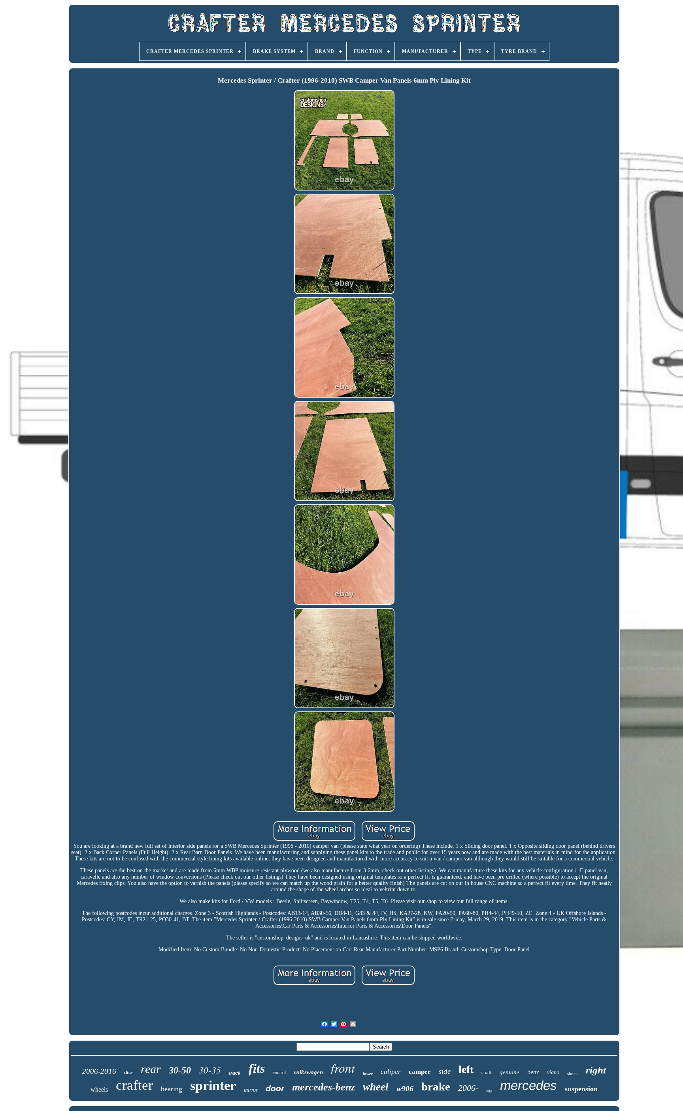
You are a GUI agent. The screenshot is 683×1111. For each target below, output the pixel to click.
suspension (581, 1089)
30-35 (210, 1070)
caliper (391, 1071)
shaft (486, 1072)
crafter (134, 1085)
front (343, 1068)
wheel (376, 1087)
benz (533, 1072)
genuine (509, 1072)
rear (151, 1068)
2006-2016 (99, 1071)
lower (368, 1073)
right (596, 1070)
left (466, 1069)
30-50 (180, 1070)
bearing (171, 1089)
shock (572, 1073)
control (279, 1072)
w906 (404, 1088)
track (235, 1073)
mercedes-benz (323, 1087)
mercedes (528, 1085)
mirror (251, 1090)
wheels (99, 1089)
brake (435, 1086)
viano (553, 1072)
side (445, 1071)
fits (257, 1068)
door (275, 1088)
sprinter (213, 1085)
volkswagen (308, 1072)
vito (489, 1091)
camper (420, 1071)
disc (128, 1072)
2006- (468, 1088)
